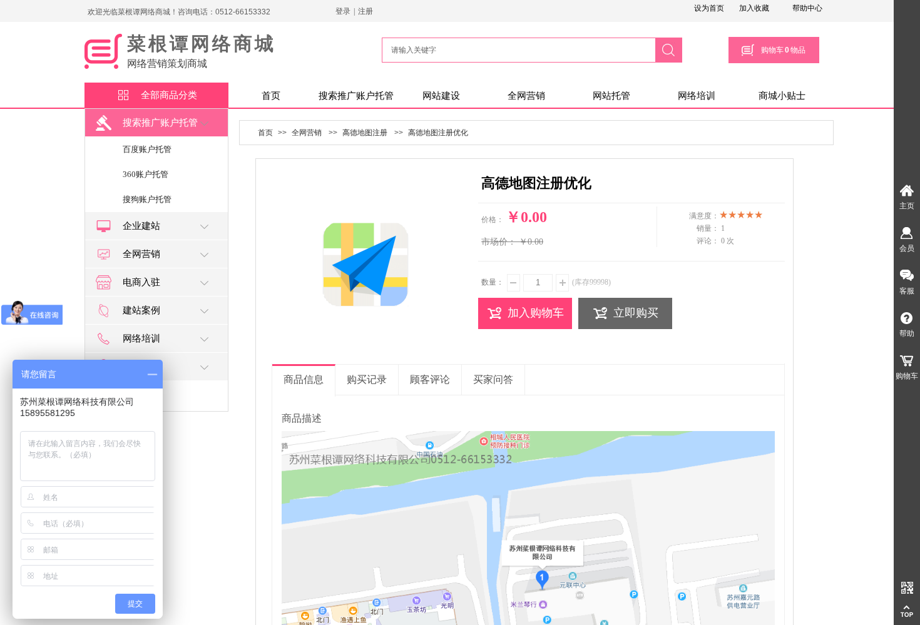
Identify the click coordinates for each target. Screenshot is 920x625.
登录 (342, 11)
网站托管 (611, 96)
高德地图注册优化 (438, 132)
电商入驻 (141, 282)
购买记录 (367, 379)
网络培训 (696, 96)
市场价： (498, 241)
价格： (492, 219)
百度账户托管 (147, 149)
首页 (271, 96)
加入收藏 (754, 8)
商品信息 (304, 379)
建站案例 (141, 310)
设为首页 (709, 8)
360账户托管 (145, 174)
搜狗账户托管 (147, 199)
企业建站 (141, 226)
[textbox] (515, 50)
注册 (365, 11)
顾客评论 (430, 379)
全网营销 (526, 96)
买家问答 (493, 379)
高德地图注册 (364, 132)
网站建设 (441, 96)
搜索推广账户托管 (356, 96)
